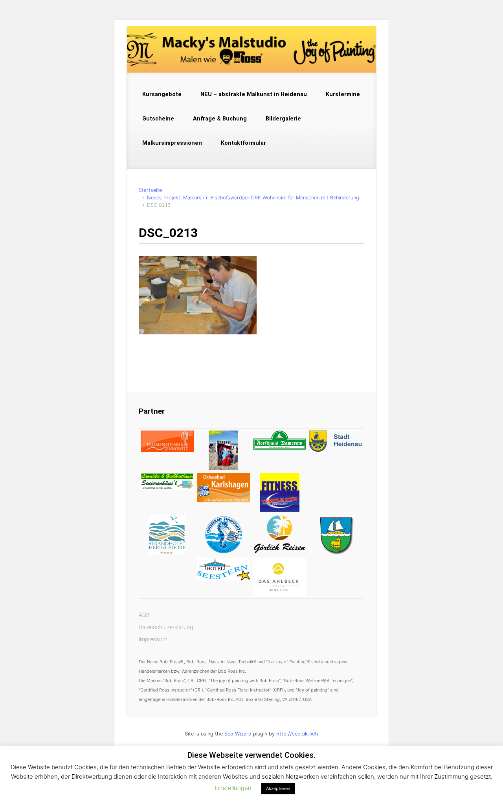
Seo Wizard (238, 734)
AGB (144, 615)
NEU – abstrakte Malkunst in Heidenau (253, 94)
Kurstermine (343, 94)
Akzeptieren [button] (278, 788)
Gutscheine (158, 118)
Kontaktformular (243, 143)
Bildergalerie (283, 118)
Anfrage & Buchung (220, 118)
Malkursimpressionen (172, 143)
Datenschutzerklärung (166, 627)
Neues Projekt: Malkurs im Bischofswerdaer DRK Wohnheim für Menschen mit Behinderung (253, 198)
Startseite (150, 190)
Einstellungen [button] (233, 788)
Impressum (153, 639)
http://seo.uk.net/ (297, 734)
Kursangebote (162, 94)
